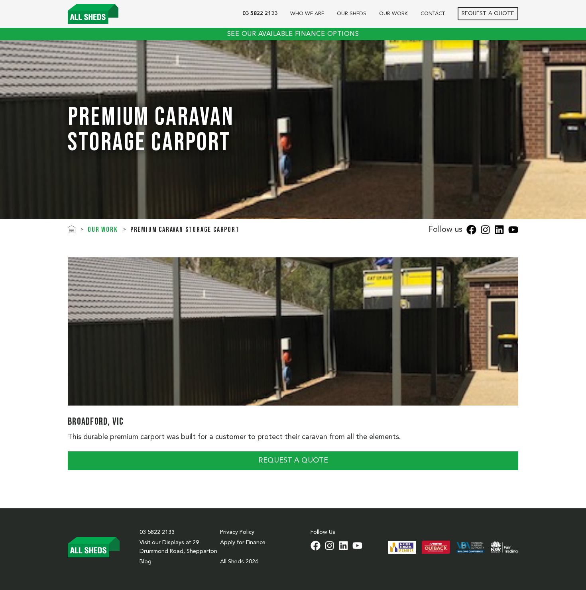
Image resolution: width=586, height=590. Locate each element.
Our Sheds (351, 13)
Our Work (103, 229)
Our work (393, 13)
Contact (433, 13)
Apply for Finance (242, 542)
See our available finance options (293, 34)
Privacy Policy (237, 532)
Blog (145, 562)
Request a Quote (488, 13)
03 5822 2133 (259, 13)
